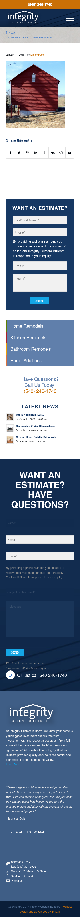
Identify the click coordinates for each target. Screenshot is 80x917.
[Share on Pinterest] (27, 152)
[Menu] (68, 18)
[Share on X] (19, 152)
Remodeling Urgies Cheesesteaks (35, 426)
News (10, 32)
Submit (39, 300)
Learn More (13, 764)
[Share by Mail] (70, 152)
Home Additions (26, 360)
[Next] (69, 789)
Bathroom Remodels (30, 348)
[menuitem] (40, 4)
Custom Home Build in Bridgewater (37, 437)
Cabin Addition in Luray (30, 414)
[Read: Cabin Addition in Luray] (10, 417)
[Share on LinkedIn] (36, 152)
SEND (15, 652)
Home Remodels (26, 326)
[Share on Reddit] (61, 152)
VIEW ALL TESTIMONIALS (29, 832)
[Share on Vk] (53, 152)
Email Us (17, 880)
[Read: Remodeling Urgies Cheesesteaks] (10, 428)
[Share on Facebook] (10, 152)
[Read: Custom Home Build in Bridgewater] (10, 440)
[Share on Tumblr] (44, 152)
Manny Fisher (37, 54)
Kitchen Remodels (28, 337)
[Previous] (59, 789)
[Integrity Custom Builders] (33, 18)
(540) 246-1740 (40, 4)
